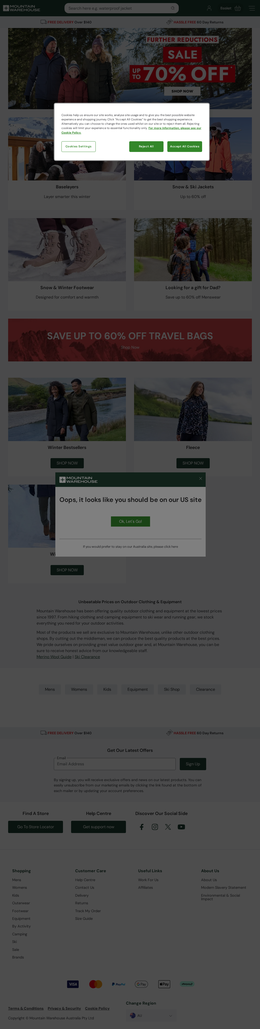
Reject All (146, 146)
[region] (132, 132)
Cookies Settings (79, 146)
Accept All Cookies (184, 146)
